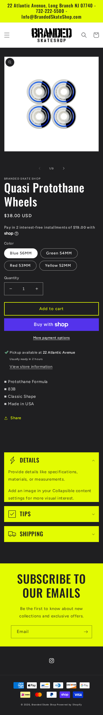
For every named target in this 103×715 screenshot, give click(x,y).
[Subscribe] (86, 631)
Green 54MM (59, 253)
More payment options (51, 338)
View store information (31, 366)
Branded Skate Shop (44, 704)
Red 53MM (20, 265)
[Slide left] (40, 168)
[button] (7, 35)
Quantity (11, 278)
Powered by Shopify (69, 704)
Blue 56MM (21, 253)
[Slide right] (64, 168)
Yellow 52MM (58, 265)
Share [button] (15, 418)
